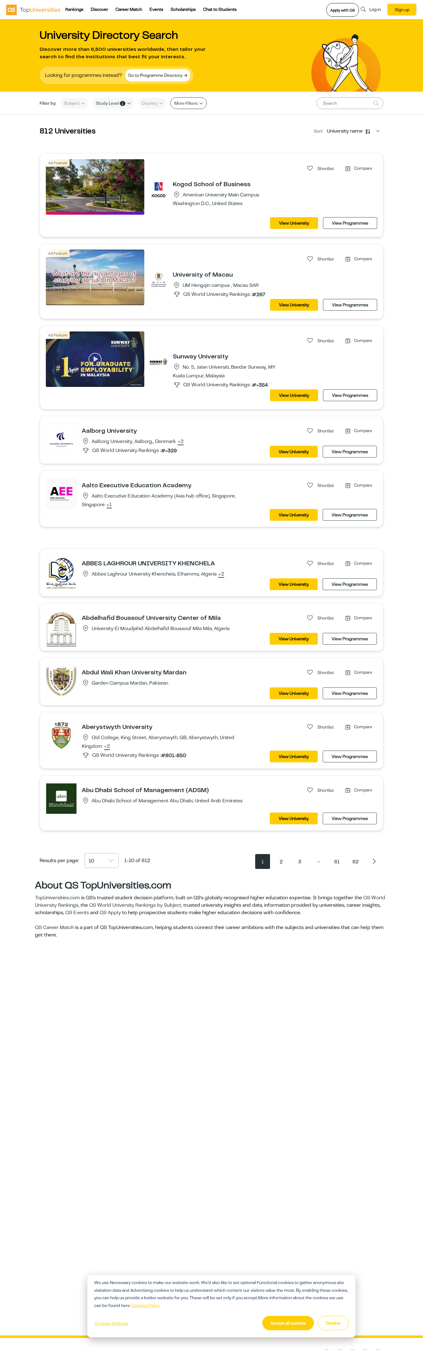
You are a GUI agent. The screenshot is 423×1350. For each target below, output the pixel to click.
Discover (99, 9)
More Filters (186, 103)
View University (294, 223)
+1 (109, 505)
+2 (181, 441)
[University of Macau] (159, 279)
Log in (375, 9)
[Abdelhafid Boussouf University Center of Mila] (61, 629)
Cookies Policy (145, 1305)
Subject (72, 103)
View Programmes (350, 223)
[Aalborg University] (61, 439)
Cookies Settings (111, 1323)
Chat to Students (220, 9)
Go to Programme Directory (155, 75)
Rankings (74, 9)
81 (337, 862)
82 (355, 862)
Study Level (110, 103)
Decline (333, 1323)
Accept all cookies (288, 1323)
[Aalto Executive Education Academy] (61, 493)
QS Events (77, 912)
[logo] (33, 10)
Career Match (129, 9)
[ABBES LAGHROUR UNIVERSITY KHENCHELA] (61, 573)
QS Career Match (54, 927)
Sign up (402, 9)
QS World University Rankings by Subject (135, 905)
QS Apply (110, 912)
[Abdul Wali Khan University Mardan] (61, 680)
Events (156, 9)
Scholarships (183, 9)
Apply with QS (342, 10)
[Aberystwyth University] (61, 735)
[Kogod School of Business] (159, 189)
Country (150, 103)
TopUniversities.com (57, 898)
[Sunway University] (159, 361)
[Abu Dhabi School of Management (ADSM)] (61, 798)
